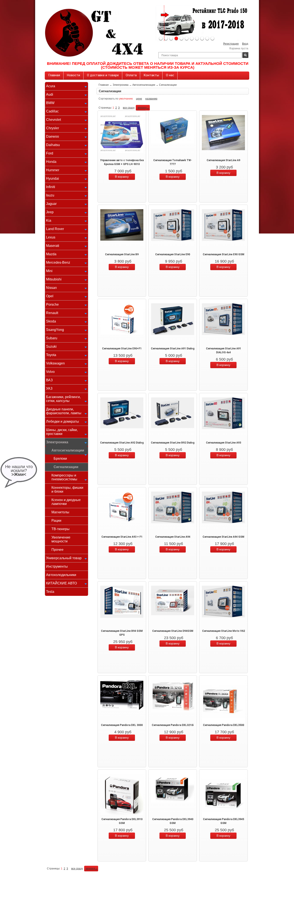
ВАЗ (49, 380)
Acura (50, 86)
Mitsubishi (54, 279)
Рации (56, 520)
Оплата (131, 75)
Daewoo (52, 136)
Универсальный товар (64, 558)
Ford (49, 153)
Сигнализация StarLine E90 (172, 254)
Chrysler (52, 128)
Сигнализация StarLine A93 (223, 442)
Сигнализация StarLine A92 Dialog (122, 442)
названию (151, 98)
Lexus (50, 237)
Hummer (52, 170)
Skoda (51, 321)
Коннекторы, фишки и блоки (67, 489)
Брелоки (60, 458)
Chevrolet (53, 119)
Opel (49, 296)
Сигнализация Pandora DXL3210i (172, 725)
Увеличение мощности (60, 539)
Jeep (50, 212)
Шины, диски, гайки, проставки (62, 432)
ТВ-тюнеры (60, 529)
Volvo (50, 372)
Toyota (51, 355)
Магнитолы (60, 512)
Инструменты (57, 566)
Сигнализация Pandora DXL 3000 (122, 725)
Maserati (52, 246)
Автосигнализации (67, 450)
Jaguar (51, 204)
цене (139, 98)
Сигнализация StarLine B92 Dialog (172, 442)
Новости (73, 75)
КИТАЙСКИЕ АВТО (61, 583)
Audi (49, 94)
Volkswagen (55, 363)
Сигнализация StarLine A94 (172, 536)
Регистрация (231, 43)
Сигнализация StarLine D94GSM (172, 630)
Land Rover (55, 229)
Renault (52, 313)
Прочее (57, 549)
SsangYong (55, 330)
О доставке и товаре (103, 75)
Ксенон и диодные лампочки (66, 502)
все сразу (129, 107)
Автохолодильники (61, 575)
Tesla (50, 591)
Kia (48, 220)
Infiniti (50, 187)
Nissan (51, 288)
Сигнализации (66, 467)
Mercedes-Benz (58, 262)
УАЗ (49, 388)
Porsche (52, 304)
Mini (49, 271)
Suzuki (51, 346)
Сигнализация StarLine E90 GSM (223, 254)
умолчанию (126, 98)
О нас (170, 75)
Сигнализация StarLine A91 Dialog (172, 348)
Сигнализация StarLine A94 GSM (223, 536)
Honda (51, 161)
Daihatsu (53, 145)
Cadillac (52, 111)
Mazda (51, 254)
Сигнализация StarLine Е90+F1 (122, 348)
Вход (245, 43)
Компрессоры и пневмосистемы (64, 477)
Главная (54, 75)
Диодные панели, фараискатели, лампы (63, 411)
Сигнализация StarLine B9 (122, 254)
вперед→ (143, 107)
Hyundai (52, 178)
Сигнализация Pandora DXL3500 (223, 725)
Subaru (51, 338)
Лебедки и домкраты (62, 421)
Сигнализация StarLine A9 (223, 160)
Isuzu (50, 195)
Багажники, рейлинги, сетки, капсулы (63, 399)
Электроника (57, 442)
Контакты (151, 75)
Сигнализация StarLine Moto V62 (223, 630)
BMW (50, 103)
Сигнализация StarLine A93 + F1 (121, 536)
